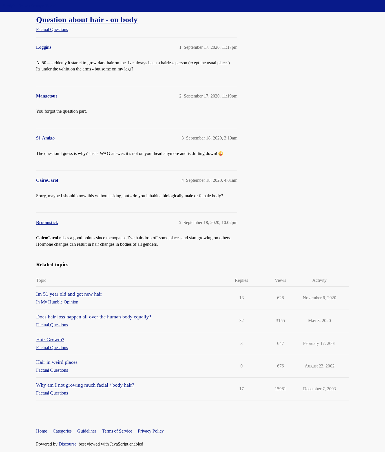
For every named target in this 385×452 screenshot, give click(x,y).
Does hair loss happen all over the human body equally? (93, 317)
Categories (62, 431)
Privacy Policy (151, 431)
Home (41, 431)
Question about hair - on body (87, 19)
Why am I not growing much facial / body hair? (85, 385)
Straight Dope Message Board (29, 5)
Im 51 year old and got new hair (69, 294)
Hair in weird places (57, 362)
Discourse (67, 444)
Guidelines (86, 431)
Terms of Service (117, 431)
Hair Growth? (50, 339)
